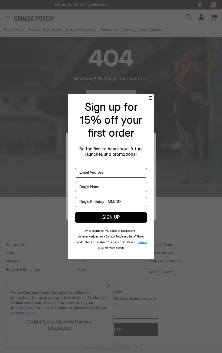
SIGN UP (111, 217)
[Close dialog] (150, 98)
